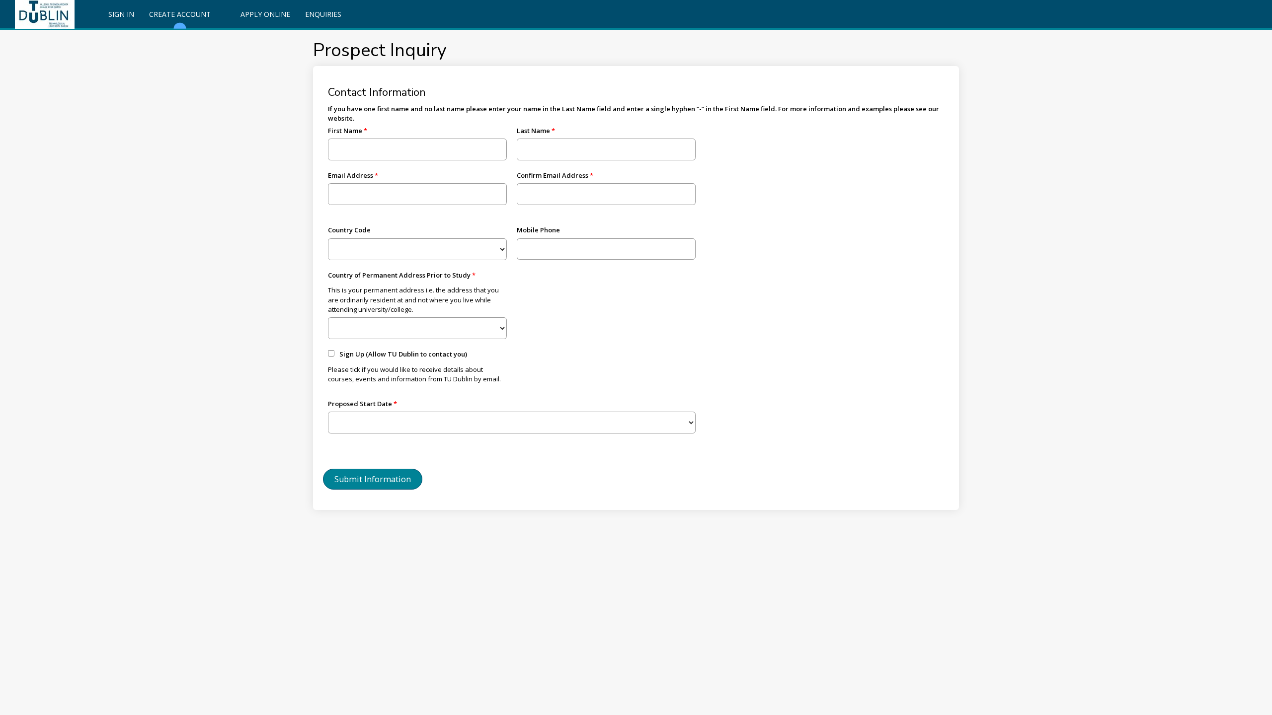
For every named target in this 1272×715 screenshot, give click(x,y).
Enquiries (323, 14)
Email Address (350, 175)
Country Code (349, 229)
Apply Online (265, 14)
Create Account (180, 14)
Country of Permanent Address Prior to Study (399, 275)
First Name (345, 130)
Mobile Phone (538, 229)
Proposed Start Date (360, 403)
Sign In (121, 14)
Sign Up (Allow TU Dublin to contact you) (403, 354)
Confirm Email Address (552, 175)
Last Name (533, 130)
